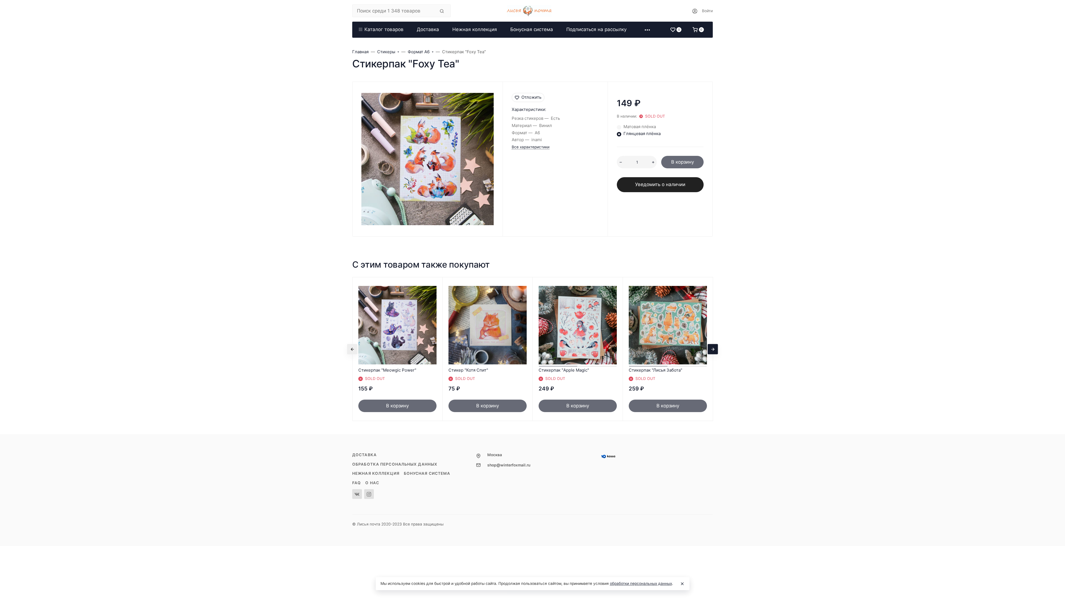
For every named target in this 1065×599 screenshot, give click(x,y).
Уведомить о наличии (660, 184)
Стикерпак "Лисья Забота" (655, 370)
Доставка (364, 455)
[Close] (682, 583)
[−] (621, 162)
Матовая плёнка (639, 126)
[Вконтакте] (357, 494)
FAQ (356, 483)
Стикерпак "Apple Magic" (564, 370)
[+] (653, 162)
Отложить (531, 97)
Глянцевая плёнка (642, 133)
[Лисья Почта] (532, 11)
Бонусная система (427, 473)
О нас (372, 483)
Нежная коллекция (375, 473)
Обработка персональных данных (394, 464)
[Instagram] (369, 494)
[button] (647, 30)
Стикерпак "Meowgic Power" (387, 370)
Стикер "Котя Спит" (468, 370)
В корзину (682, 162)
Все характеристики (530, 147)
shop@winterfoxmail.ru (508, 465)
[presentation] (352, 349)
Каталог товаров (384, 29)
